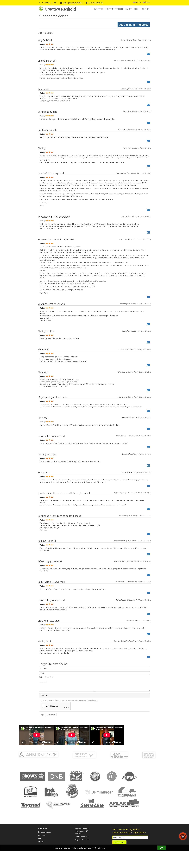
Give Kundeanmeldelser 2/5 (47, 677)
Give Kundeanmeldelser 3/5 (49, 677)
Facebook (42, 835)
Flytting (41, 148)
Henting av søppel (47, 454)
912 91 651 (85, 836)
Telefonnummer (119, 837)
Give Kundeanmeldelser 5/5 (52, 677)
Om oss (129, 9)
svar (148, 53)
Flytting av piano (46, 331)
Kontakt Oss (42, 829)
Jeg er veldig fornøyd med (51, 436)
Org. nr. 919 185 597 (82, 840)
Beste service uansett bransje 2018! (56, 239)
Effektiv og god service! (50, 561)
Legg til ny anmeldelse (134, 25)
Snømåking (43, 472)
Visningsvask (44, 641)
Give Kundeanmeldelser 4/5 (50, 677)
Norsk (147, 2)
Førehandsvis (51, 715)
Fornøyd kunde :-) (47, 541)
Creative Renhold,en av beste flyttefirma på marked (64, 493)
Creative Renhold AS (95, 3)
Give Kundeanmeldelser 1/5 (45, 677)
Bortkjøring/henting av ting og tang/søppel (59, 516)
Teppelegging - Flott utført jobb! (54, 216)
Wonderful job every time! (51, 173)
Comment (43, 682)
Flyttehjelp (43, 372)
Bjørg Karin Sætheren (48, 620)
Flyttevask (43, 349)
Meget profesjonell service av (52, 397)
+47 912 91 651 (49, 2)
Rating (41, 677)
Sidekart (41, 842)
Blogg (136, 9)
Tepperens (43, 89)
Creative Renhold (60, 9)
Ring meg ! (120, 842)
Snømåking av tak (47, 60)
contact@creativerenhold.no (73, 3)
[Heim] (41, 8)
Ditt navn (43, 668)
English (138, 2)
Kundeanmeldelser (114, 9)
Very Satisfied (45, 40)
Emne (42, 673)
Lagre (42, 715)
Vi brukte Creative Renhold (51, 304)
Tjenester (98, 9)
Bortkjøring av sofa (47, 111)
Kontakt (145, 9)
